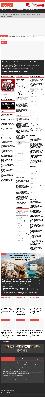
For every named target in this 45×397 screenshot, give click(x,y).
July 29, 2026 (33, 187)
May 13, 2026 (19, 213)
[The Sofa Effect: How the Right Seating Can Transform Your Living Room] (37, 302)
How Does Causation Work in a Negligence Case (7, 142)
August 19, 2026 (4, 143)
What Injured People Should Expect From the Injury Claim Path (7, 138)
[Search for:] (38, 36)
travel (32, 9)
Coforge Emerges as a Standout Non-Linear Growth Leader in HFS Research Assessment (36, 124)
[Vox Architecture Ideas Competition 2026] (32, 346)
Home (2, 9)
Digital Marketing (35, 76)
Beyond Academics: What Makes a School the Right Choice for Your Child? (22, 119)
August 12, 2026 (4, 162)
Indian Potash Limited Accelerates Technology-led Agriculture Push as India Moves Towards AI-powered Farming (37, 130)
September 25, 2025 (20, 231)
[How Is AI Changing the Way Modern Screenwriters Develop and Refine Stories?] (12, 346)
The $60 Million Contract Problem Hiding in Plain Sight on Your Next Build (8, 146)
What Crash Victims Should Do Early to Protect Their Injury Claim (7, 156)
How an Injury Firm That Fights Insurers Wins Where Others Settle (7, 160)
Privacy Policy (9, 16)
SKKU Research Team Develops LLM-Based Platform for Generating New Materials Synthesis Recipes (22, 137)
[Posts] (8, 359)
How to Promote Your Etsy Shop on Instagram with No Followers (36, 80)
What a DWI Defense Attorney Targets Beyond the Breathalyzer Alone (7, 165)
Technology (33, 104)
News (17, 147)
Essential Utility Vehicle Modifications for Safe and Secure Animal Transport (35, 190)
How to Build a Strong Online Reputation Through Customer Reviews (36, 99)
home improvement (19, 9)
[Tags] (22, 359)
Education (18, 115)
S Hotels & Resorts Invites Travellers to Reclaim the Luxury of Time (17, 293)
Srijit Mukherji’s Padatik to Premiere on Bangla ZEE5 (21, 203)
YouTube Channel (7, 99)
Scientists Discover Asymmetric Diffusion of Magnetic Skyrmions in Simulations (22, 131)
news (11, 9)
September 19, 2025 (20, 235)
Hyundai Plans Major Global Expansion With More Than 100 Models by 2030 (36, 236)
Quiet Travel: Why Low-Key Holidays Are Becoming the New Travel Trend (18, 288)
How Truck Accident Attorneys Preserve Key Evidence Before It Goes (7, 175)
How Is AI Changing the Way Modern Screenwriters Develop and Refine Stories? (22, 172)
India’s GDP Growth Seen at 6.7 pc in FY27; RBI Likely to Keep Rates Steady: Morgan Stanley (22, 211)
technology (27, 9)
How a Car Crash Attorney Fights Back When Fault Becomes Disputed (7, 170)
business (6, 9)
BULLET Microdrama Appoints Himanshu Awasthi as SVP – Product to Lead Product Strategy (22, 192)
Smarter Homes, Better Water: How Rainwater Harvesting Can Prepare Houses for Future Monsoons (21, 312)
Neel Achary (3, 97)
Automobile (33, 166)
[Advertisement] (22, 26)
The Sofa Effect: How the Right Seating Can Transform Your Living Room (37, 310)
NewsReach (3, 12)
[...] (17, 66)
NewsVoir (29, 14)
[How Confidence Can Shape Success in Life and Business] (22, 59)
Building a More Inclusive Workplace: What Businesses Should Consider (18, 68)
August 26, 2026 (19, 107)
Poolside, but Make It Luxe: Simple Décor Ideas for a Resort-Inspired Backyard (22, 333)
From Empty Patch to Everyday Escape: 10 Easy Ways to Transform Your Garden (36, 334)
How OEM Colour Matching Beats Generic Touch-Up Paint (36, 186)
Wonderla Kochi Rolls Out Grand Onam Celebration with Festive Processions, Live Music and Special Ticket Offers (22, 198)
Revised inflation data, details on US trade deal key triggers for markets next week (22, 221)
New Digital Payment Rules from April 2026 (22, 226)
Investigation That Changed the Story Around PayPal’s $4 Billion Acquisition (19, 72)
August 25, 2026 (19, 200)
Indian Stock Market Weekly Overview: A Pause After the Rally (22, 234)
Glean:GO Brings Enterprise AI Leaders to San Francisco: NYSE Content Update (22, 167)
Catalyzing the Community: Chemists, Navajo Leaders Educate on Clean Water (22, 142)
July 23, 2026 (33, 192)
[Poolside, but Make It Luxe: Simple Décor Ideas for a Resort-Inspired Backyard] (22, 324)
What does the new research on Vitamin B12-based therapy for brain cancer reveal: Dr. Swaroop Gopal (22, 99)
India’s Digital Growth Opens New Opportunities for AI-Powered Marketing (37, 84)
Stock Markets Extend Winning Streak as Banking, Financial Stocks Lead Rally (22, 238)
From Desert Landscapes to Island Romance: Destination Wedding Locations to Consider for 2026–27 (22, 290)
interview (2, 14)
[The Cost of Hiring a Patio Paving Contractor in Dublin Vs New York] (25, 350)
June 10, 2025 (19, 240)
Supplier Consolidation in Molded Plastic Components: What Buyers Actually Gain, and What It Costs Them (37, 226)
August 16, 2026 (33, 183)
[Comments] (37, 359)
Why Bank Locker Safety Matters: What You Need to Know (22, 230)
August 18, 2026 (4, 153)
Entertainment (20, 177)
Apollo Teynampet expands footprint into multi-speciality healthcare (36, 248)
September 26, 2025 (20, 227)
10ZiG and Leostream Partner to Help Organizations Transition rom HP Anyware (36, 107)
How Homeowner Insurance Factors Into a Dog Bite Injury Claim (7, 151)
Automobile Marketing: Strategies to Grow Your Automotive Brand (35, 176)
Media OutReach (16, 14)
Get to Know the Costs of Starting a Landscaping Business (15, 71)
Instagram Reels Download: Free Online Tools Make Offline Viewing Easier (37, 94)
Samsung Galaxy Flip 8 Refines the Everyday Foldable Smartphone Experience (37, 112)
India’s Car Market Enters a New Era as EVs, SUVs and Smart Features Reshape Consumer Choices (36, 171)
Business (3, 39)
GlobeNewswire (9, 14)
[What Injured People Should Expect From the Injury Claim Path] (17, 346)
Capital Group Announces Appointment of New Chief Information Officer (21, 150)
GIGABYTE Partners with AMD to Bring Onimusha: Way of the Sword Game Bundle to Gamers (22, 162)
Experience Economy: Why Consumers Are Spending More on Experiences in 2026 (20, 292)
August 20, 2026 (33, 91)
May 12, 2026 (19, 218)
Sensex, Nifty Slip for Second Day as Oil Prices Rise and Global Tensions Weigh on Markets (22, 216)
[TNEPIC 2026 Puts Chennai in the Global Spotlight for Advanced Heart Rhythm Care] (22, 346)
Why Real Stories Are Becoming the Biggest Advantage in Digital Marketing (36, 89)
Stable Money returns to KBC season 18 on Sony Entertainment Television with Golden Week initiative (22, 187)
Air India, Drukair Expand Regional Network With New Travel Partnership (37, 231)
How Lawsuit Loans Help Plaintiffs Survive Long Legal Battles (7, 180)
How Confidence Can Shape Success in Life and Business (21, 62)
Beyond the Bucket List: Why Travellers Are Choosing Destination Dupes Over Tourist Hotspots (21, 281)
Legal (2, 135)
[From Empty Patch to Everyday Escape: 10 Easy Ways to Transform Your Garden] (37, 324)
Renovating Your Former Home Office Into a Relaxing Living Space (8, 310)
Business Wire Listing (36, 14)
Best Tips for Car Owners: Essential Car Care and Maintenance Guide (35, 181)
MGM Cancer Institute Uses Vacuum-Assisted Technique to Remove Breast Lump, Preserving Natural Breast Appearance (22, 87)
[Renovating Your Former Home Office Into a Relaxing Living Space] (8, 302)
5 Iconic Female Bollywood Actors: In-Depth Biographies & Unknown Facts (22, 181)
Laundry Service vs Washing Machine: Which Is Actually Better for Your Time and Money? (7, 334)
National (32, 135)
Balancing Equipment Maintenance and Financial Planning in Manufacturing (19, 70)
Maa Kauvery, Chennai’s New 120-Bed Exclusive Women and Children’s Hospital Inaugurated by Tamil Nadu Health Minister (22, 105)
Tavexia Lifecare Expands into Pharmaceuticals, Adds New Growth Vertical (22, 110)
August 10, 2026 (4, 177)
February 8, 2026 (19, 223)
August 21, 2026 (33, 86)
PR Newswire (23, 14)
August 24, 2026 (33, 81)
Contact (37, 9)
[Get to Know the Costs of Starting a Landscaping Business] (7, 346)
